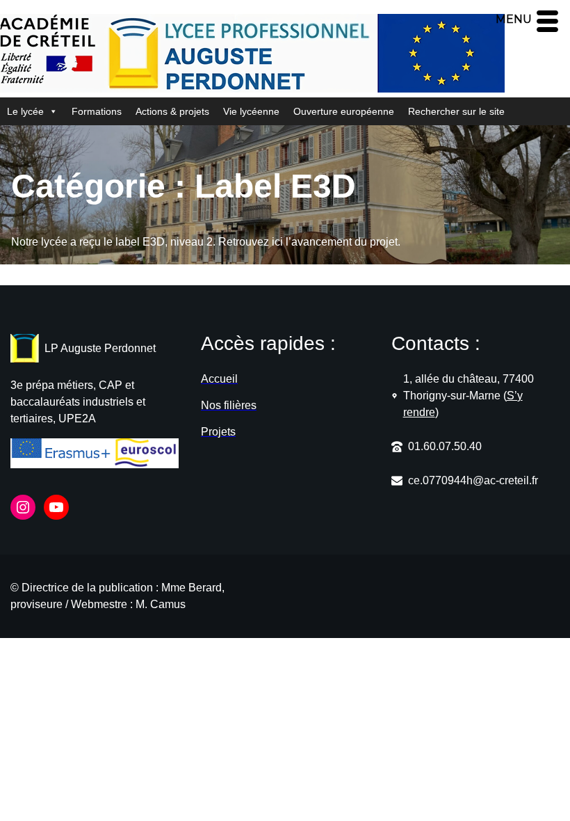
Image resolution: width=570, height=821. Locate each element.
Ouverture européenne (343, 111)
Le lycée (25, 111)
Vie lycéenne (251, 111)
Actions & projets (172, 111)
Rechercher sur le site (456, 111)
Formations (97, 111)
